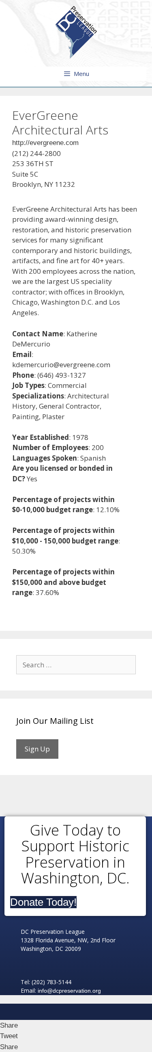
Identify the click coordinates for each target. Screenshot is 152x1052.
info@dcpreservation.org (69, 990)
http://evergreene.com (45, 143)
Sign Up (37, 748)
